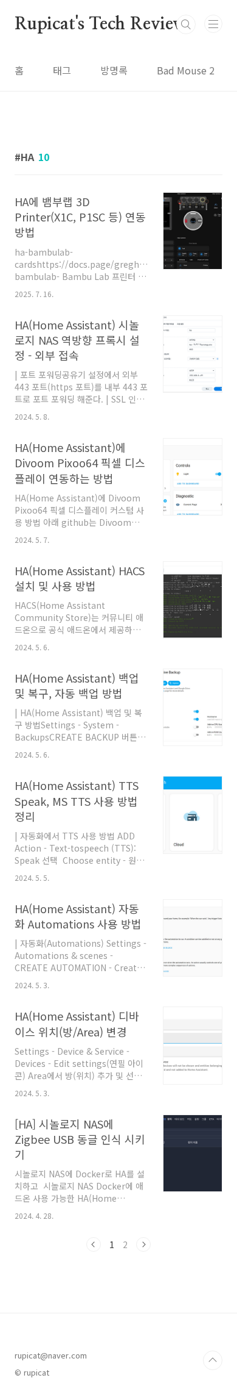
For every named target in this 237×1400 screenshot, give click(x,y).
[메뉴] (213, 24)
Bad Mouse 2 (186, 70)
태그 (62, 70)
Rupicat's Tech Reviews (104, 24)
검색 (186, 24)
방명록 (114, 70)
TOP (212, 1360)
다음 (143, 1244)
